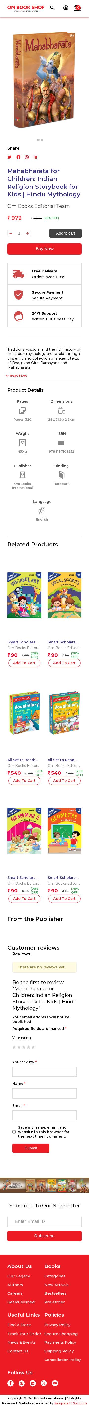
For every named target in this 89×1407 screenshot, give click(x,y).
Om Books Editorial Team (38, 206)
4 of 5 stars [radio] (28, 1047)
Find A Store (19, 1324)
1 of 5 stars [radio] (14, 1047)
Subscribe (44, 1235)
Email (18, 1105)
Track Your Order (24, 1333)
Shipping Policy (59, 1351)
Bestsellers (55, 1293)
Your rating (21, 1038)
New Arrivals (56, 1284)
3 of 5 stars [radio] (23, 1047)
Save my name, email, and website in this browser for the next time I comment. (44, 1132)
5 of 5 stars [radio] (33, 1047)
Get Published (21, 1302)
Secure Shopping (61, 1333)
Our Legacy (18, 1276)
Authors (15, 1284)
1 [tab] (38, 140)
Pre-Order (54, 1302)
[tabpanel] (44, 80)
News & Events (21, 1342)
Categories (55, 1276)
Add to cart (65, 233)
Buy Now (45, 248)
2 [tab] (42, 140)
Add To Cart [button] (24, 663)
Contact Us (17, 1351)
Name (19, 1083)
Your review (24, 1062)
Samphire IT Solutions (70, 1403)
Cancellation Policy (62, 1359)
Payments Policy (60, 1342)
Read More (18, 375)
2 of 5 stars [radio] (19, 1047)
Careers (15, 1293)
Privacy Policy (57, 1324)
